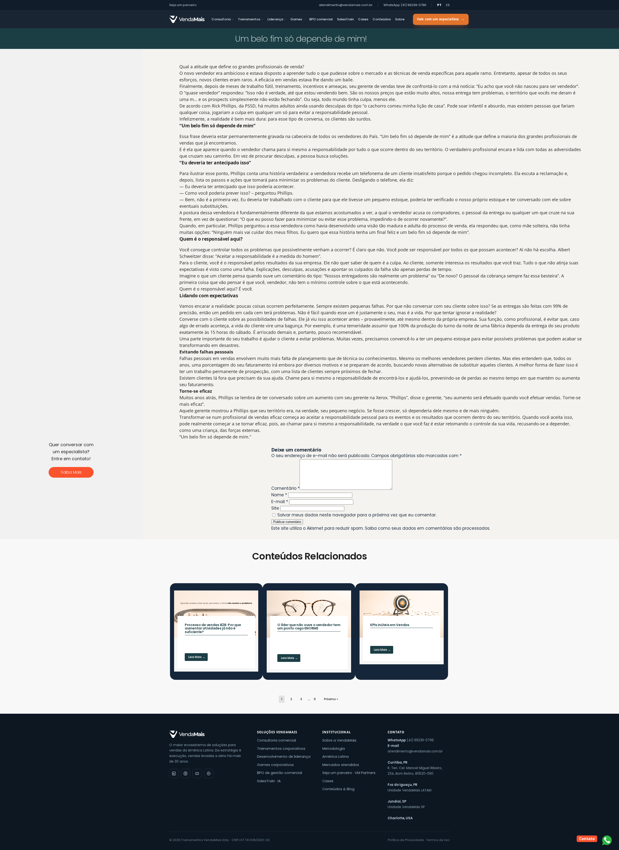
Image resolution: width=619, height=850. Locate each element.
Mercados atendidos (340, 764)
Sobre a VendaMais (339, 740)
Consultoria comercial (276, 740)
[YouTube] (197, 773)
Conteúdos (382, 19)
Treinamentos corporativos (281, 748)
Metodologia (333, 748)
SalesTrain (345, 19)
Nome (279, 495)
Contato (587, 838)
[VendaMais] (187, 19)
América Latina (335, 756)
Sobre (400, 19)
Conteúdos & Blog (338, 789)
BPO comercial (321, 19)
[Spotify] (208, 773)
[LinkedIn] (173, 773)
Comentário (285, 488)
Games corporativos (275, 764)
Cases (363, 19)
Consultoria (221, 19)
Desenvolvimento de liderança (283, 756)
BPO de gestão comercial (279, 772)
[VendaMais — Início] (208, 734)
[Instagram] (185, 773)
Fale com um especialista (440, 19)
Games (296, 19)
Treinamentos (249, 19)
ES (448, 5)
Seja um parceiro (183, 5)
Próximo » (331, 699)
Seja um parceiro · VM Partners (349, 772)
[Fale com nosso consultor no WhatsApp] (607, 840)
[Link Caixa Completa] (216, 631)
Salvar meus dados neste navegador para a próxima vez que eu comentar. (356, 515)
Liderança (275, 19)
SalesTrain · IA (269, 781)
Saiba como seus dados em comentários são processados (427, 528)
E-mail (279, 502)
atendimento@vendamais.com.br (346, 5)
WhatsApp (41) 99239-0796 (404, 5)
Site (275, 508)
